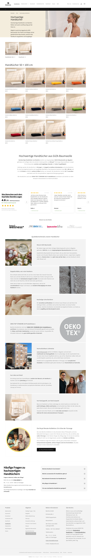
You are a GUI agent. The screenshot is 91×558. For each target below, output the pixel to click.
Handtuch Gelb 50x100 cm (51, 89)
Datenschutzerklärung (54, 552)
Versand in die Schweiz (31, 523)
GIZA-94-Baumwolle (42, 352)
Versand (64, 552)
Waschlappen (8, 528)
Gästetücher (8, 526)
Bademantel (8, 511)
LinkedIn (45, 556)
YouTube (41, 556)
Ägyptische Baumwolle (31, 528)
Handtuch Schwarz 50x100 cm (31, 141)
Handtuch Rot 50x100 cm (10, 141)
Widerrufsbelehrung (30, 516)
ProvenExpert (49, 556)
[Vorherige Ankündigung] (5, 9)
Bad (17, 13)
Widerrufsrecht (46, 552)
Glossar (27, 526)
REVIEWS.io (55, 556)
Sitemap (28, 518)
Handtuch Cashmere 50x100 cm (32, 89)
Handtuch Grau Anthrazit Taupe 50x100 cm (54, 141)
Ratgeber (28, 513)
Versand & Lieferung (30, 521)
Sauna (6, 531)
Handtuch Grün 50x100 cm (71, 115)
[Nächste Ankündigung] (85, 9)
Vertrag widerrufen (31, 533)
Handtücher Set (9, 57)
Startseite (12, 13)
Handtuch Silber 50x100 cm (51, 115)
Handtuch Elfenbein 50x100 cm (11, 89)
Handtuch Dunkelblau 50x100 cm (32, 115)
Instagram (37, 556)
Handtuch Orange (69, 89)
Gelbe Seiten (60, 556)
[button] (24, 3)
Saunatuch (7, 513)
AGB (61, 552)
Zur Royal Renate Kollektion (46, 449)
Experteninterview (30, 531)
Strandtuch (7, 516)
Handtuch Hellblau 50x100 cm (11, 115)
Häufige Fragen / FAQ (30, 511)
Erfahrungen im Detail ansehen (8, 208)
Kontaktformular (8, 487)
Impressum (70, 552)
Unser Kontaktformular (52, 540)
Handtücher (8, 523)
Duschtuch (21, 57)
